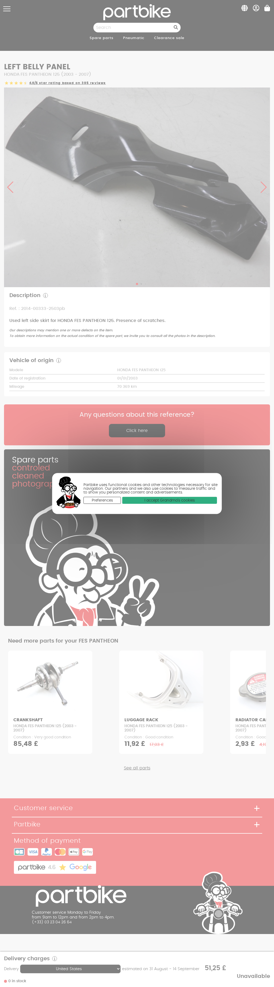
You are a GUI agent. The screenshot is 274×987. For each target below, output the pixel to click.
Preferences (102, 500)
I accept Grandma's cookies (169, 500)
